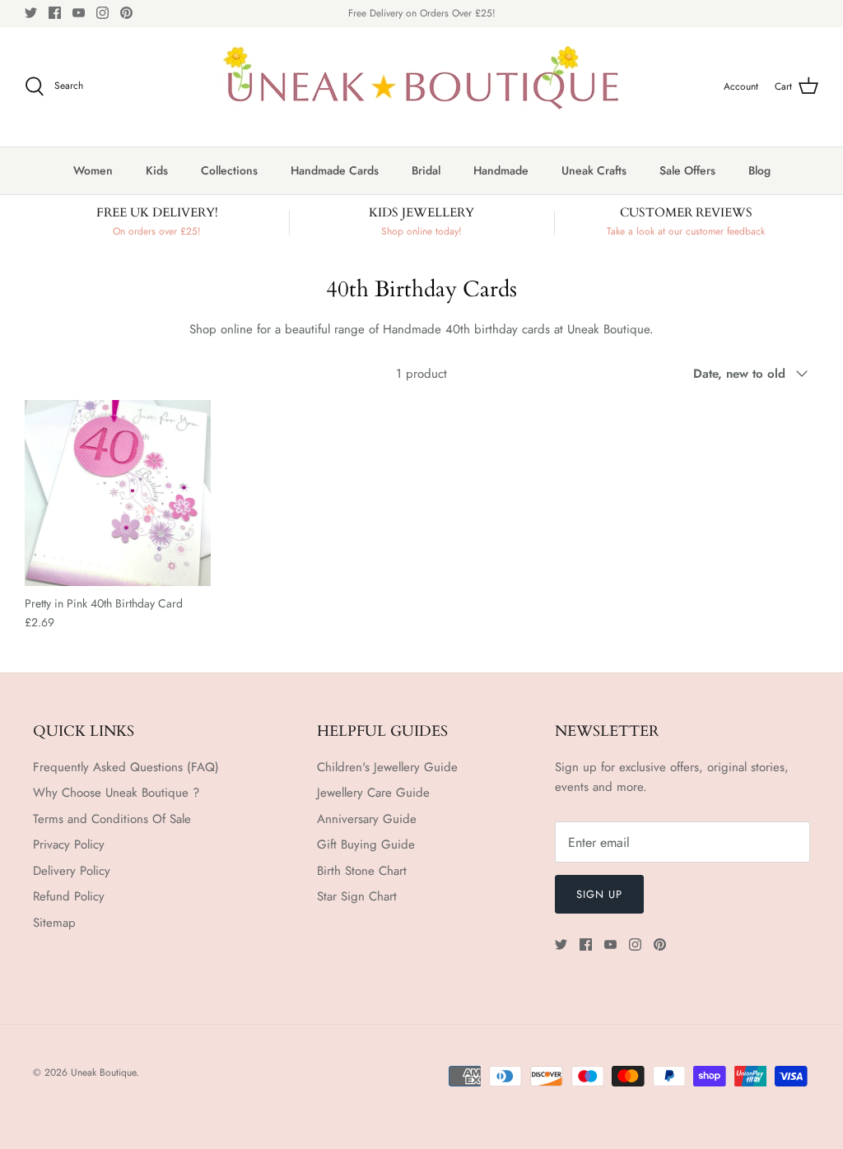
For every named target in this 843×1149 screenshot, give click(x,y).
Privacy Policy (69, 844)
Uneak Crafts (593, 170)
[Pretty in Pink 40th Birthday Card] (118, 493)
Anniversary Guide (367, 819)
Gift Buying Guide (366, 844)
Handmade (501, 170)
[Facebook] (55, 13)
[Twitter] (31, 13)
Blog (759, 170)
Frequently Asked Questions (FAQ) (126, 767)
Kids (157, 170)
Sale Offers (687, 170)
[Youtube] (78, 13)
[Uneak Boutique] (421, 87)
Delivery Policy (71, 871)
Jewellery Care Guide (373, 793)
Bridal (426, 170)
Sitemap (54, 923)
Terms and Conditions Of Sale (112, 819)
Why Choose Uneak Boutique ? (116, 793)
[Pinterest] (126, 13)
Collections (229, 170)
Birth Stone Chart (362, 871)
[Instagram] (102, 13)
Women (93, 170)
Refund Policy (69, 896)
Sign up (599, 894)
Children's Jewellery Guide (387, 767)
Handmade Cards (335, 170)
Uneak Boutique (103, 1072)
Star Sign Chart (357, 896)
